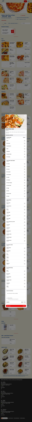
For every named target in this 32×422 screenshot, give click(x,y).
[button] (16, 121)
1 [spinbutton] (23, 302)
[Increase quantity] (25, 302)
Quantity (7, 302)
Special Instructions (9, 290)
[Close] (25, 115)
